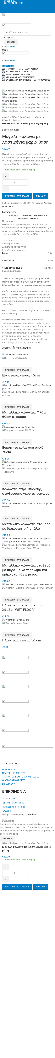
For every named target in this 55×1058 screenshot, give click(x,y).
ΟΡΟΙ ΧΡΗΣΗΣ (9, 769)
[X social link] (20, 212)
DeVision (32, 814)
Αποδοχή (7, 838)
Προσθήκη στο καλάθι (17, 196)
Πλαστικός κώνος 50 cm (21, 640)
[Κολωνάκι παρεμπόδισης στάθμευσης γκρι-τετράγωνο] (27, 463)
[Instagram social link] (29, 6)
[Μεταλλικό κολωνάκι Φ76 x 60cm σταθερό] (27, 386)
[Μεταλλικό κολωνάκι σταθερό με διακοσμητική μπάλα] (27, 505)
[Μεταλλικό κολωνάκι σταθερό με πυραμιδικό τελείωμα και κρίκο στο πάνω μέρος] (27, 540)
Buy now (40, 196)
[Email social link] (24, 212)
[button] (17, 370)
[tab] (13, 215)
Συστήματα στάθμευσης (32, 117)
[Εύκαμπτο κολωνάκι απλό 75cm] (19, 427)
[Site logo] (20, 18)
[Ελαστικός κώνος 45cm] (15, 354)
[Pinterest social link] (27, 212)
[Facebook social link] (25, 6)
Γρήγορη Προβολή (6, 363)
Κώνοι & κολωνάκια (12, 120)
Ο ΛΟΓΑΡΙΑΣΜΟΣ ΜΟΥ (13, 780)
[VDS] (27, 699)
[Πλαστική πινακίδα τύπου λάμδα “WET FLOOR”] (27, 584)
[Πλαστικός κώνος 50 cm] (15, 619)
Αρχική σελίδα (9, 117)
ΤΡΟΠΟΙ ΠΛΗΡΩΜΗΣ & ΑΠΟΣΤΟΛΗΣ (20, 776)
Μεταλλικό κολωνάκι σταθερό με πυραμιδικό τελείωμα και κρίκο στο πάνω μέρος (26, 569)
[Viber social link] (31, 212)
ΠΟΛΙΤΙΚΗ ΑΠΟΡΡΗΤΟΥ (14, 773)
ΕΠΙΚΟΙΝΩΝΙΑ (8, 784)
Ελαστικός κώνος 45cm (21, 375)
